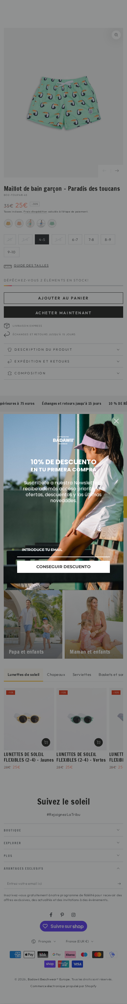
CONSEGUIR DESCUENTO (63, 566)
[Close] (116, 421)
